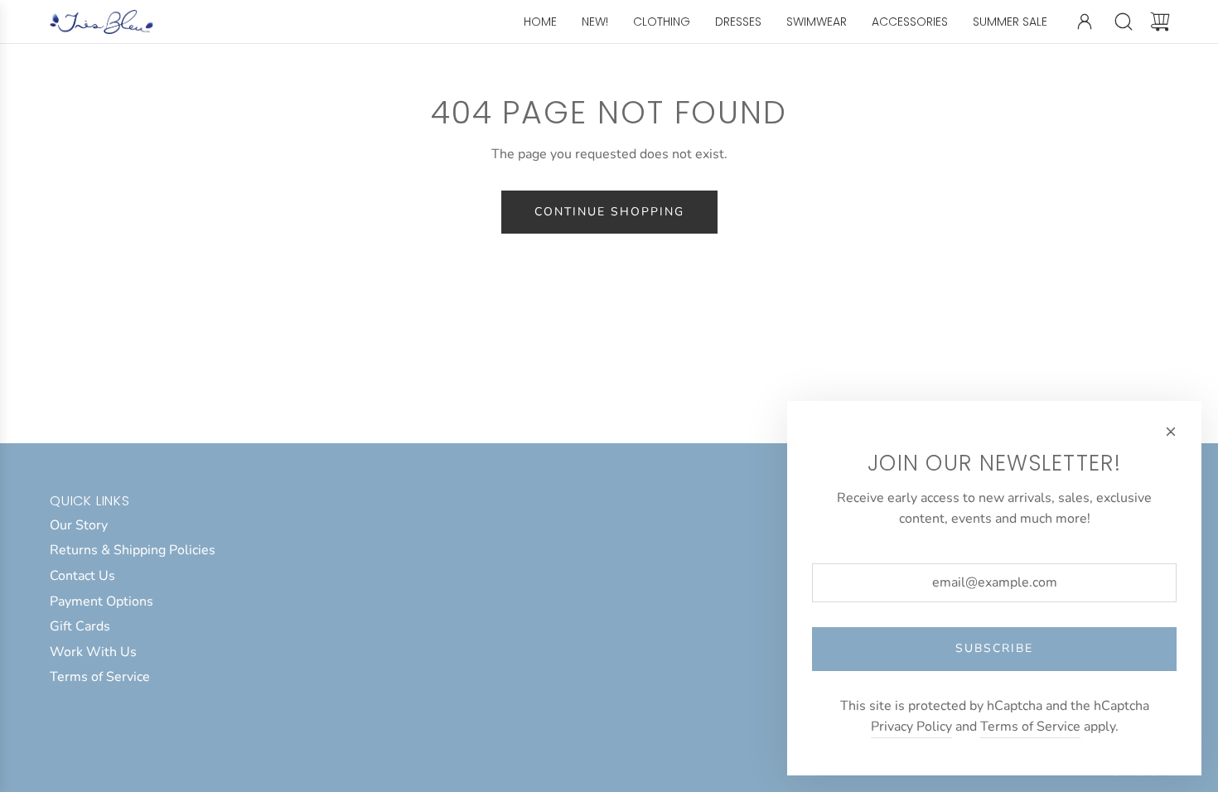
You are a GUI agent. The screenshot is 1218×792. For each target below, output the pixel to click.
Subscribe (994, 648)
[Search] (1123, 21)
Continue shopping (609, 212)
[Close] (1171, 431)
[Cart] (1160, 21)
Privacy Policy (911, 726)
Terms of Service (1030, 726)
